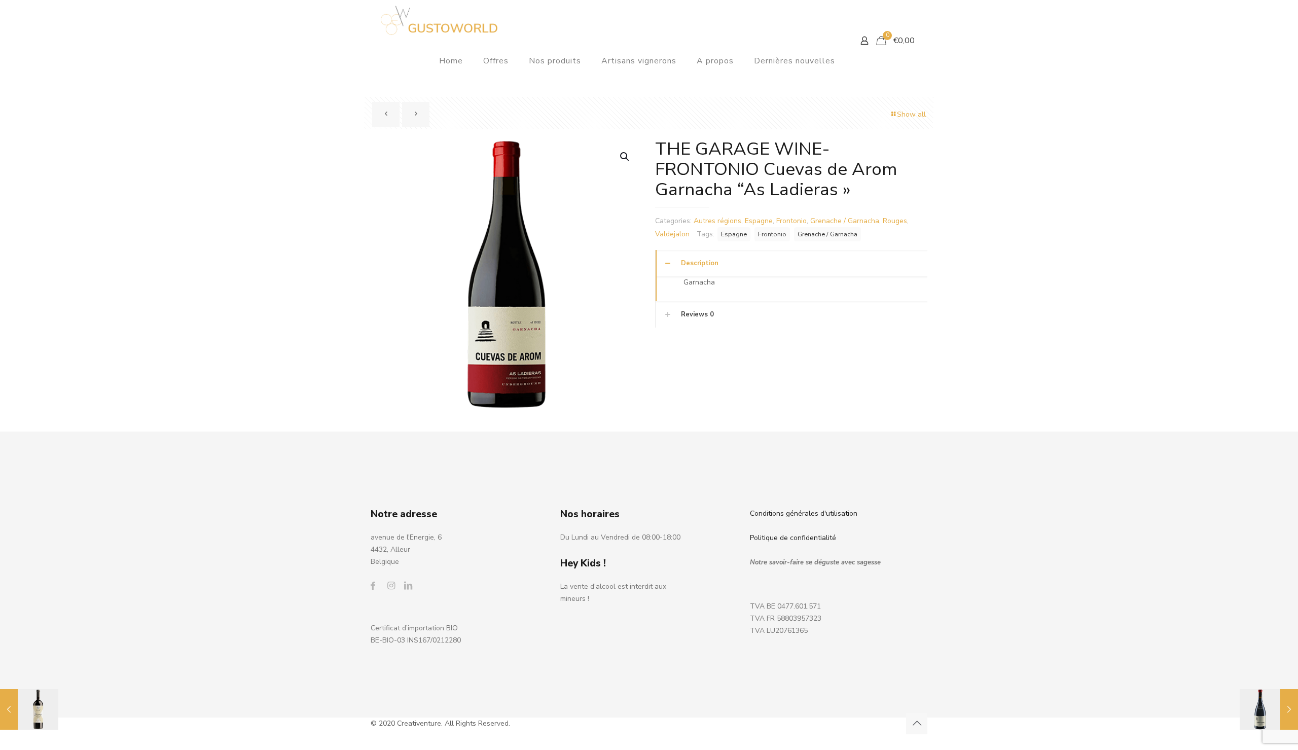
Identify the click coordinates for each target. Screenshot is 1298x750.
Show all (911, 114)
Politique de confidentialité (793, 538)
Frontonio (791, 221)
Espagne (759, 221)
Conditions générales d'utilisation (803, 513)
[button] (625, 157)
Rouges (895, 221)
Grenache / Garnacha (844, 221)
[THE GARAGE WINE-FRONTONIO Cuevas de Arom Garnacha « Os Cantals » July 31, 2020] (1269, 709)
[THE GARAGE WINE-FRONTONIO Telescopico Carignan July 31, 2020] (29, 709)
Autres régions (717, 221)
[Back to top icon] (916, 723)
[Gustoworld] (439, 20)
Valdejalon (672, 234)
